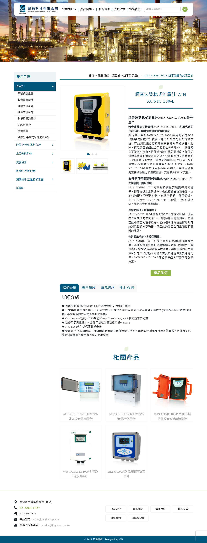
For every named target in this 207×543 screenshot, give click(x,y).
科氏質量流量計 (27, 118)
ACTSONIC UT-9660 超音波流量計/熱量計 (126, 416)
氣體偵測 (21, 162)
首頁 (91, 75)
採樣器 (20, 188)
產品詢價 (161, 273)
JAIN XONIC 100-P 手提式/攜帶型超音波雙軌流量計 (172, 416)
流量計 (20, 86)
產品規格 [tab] (108, 288)
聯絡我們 (135, 9)
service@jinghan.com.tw (55, 525)
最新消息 (104, 9)
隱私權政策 (138, 518)
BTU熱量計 (24, 124)
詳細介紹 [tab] (69, 288)
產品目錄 (86, 9)
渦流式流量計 (25, 112)
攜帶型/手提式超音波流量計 (33, 137)
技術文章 (119, 9)
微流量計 (23, 131)
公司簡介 (68, 9)
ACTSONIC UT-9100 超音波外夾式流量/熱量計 (80, 416)
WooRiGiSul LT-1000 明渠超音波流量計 (80, 474)
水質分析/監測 (24, 153)
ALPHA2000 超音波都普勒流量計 (126, 474)
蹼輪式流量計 (25, 106)
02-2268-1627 (30, 508)
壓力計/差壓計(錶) (26, 171)
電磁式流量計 (25, 93)
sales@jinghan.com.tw (46, 519)
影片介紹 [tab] (127, 288)
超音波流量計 (25, 100)
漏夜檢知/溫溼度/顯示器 (29, 179)
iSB (121, 539)
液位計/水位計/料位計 (28, 144)
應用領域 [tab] (88, 288)
